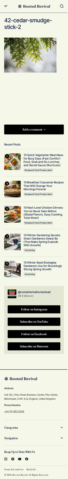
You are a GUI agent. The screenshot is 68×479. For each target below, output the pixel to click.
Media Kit (31, 469)
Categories (11, 427)
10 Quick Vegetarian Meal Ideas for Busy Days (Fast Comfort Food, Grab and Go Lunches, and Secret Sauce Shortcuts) (43, 160)
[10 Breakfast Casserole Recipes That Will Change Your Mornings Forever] (12, 189)
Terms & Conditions (14, 469)
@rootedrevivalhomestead (34, 292)
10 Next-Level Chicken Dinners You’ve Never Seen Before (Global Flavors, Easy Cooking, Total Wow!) (43, 212)
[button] (6, 6)
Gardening (30, 250)
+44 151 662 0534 (14, 411)
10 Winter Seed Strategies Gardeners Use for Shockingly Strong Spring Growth (43, 266)
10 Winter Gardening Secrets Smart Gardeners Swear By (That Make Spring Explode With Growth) (42, 240)
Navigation (11, 438)
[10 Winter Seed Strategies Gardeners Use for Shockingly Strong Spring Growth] (12, 269)
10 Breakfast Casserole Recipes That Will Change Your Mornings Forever (44, 186)
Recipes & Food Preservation (38, 170)
